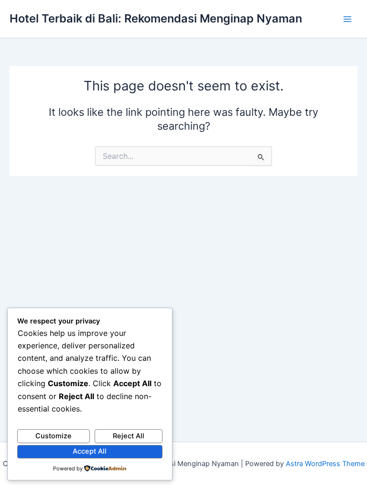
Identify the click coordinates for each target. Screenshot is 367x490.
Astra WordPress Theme (325, 463)
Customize (53, 436)
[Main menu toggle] (347, 19)
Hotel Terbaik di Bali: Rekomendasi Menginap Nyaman (156, 18)
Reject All (128, 436)
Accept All (90, 451)
